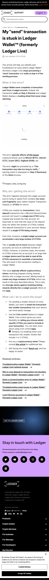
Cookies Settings (24, 567)
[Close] (45, 554)
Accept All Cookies (24, 573)
